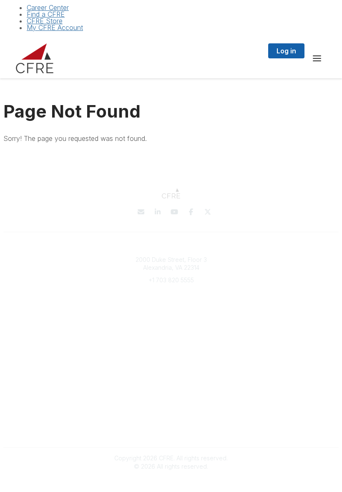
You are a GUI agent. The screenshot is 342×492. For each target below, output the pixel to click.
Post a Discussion (171, 380)
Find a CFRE (46, 14)
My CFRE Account (55, 27)
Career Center (48, 7)
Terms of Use (171, 421)
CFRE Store (45, 21)
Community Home (171, 388)
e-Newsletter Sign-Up (171, 304)
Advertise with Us (171, 429)
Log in (286, 51)
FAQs (171, 337)
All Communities (171, 371)
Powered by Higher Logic (171, 480)
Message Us (171, 292)
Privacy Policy (171, 413)
